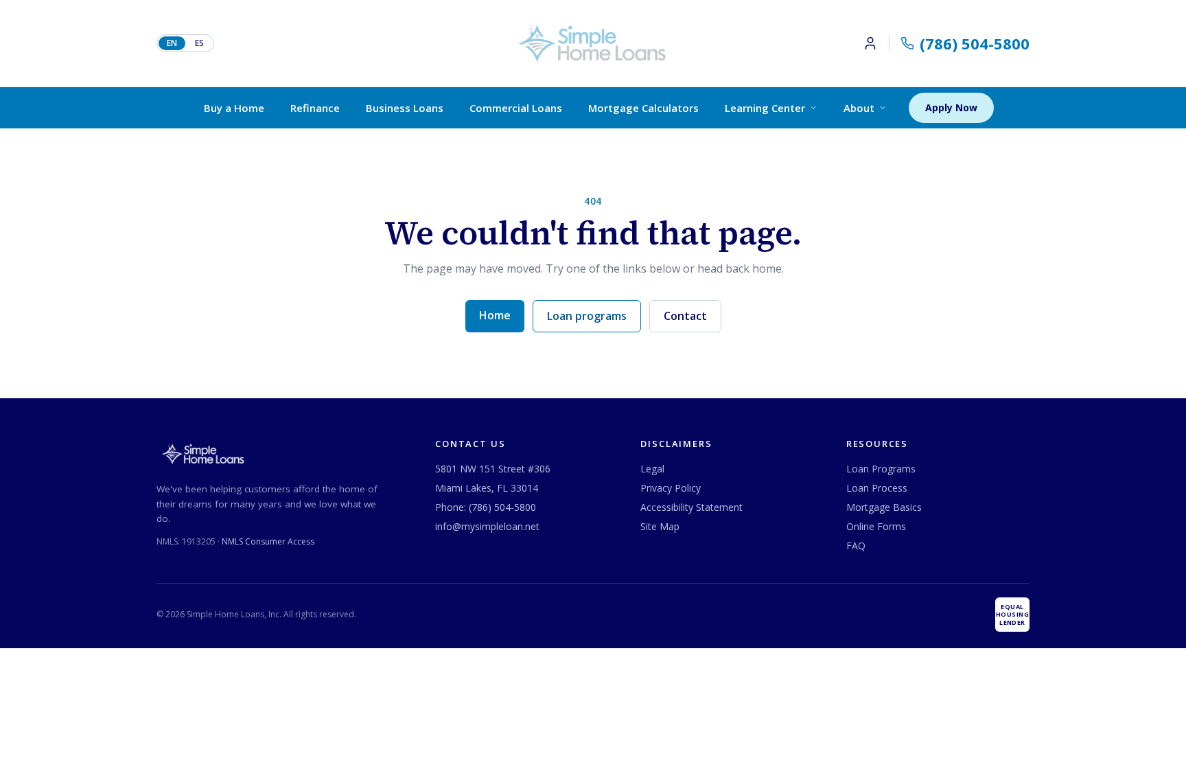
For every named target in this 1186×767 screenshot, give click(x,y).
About (859, 108)
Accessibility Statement (691, 507)
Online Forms (876, 526)
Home (495, 315)
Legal (652, 468)
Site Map (659, 526)
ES (199, 43)
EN (172, 43)
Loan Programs (881, 468)
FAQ (855, 545)
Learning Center (765, 108)
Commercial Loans (515, 108)
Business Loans (404, 108)
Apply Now (951, 107)
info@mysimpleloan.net (487, 526)
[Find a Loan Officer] (876, 43)
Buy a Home (234, 108)
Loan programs (587, 315)
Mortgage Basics (884, 507)
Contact (685, 315)
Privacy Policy (670, 487)
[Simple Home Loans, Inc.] (593, 43)
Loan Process (876, 487)
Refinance (315, 108)
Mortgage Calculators (643, 108)
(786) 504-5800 (502, 507)
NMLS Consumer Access (268, 541)
